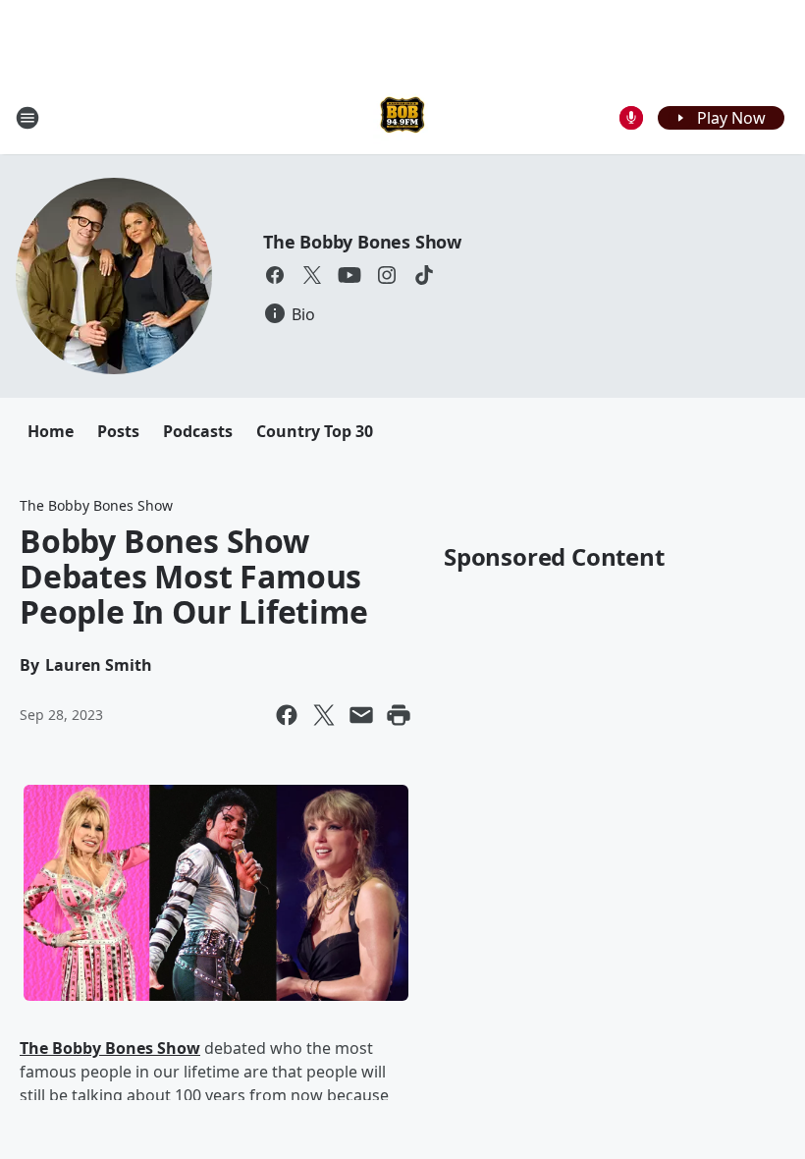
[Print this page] (398, 715)
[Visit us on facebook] (275, 275)
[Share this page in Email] (361, 715)
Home (50, 431)
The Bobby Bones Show (362, 241)
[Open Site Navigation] (27, 118)
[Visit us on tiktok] (424, 275)
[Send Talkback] (631, 118)
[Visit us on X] (312, 275)
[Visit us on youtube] (349, 275)
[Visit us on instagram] (387, 275)
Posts (118, 431)
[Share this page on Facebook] (286, 715)
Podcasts (198, 431)
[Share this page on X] (324, 715)
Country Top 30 (314, 431)
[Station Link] (402, 117)
